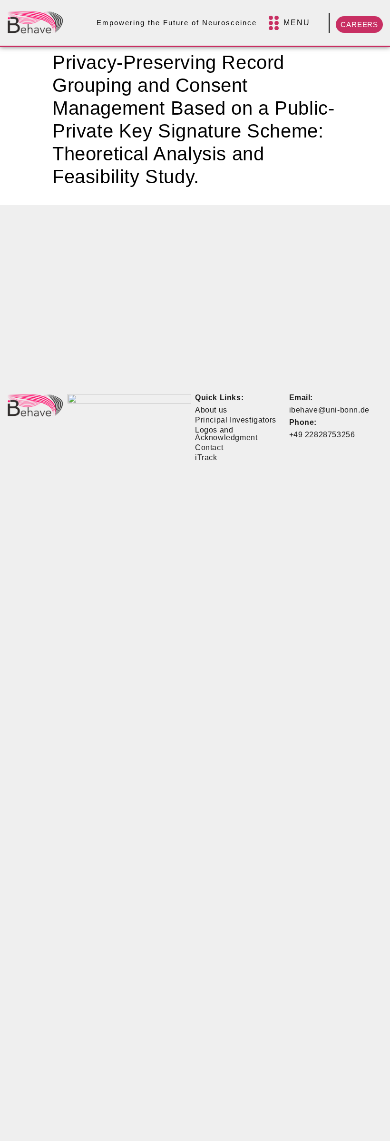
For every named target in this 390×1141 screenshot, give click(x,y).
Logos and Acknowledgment (226, 434)
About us (211, 410)
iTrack (206, 457)
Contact (209, 447)
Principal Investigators (235, 420)
